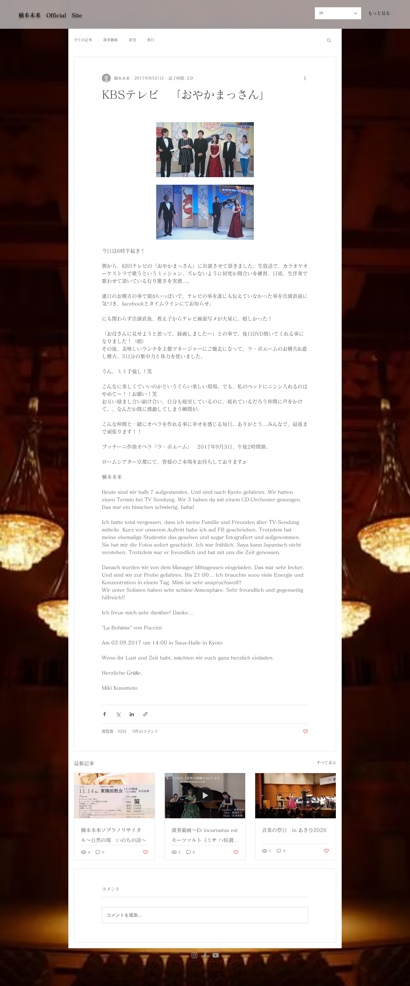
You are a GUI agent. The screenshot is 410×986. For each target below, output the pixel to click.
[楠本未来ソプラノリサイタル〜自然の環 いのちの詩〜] (114, 795)
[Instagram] (194, 955)
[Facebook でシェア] (104, 714)
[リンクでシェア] (145, 714)
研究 (132, 40)
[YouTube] (216, 955)
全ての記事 (83, 40)
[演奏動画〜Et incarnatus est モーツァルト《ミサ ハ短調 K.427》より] (205, 795)
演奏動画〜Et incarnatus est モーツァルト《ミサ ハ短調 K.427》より (205, 836)
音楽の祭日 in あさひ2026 (294, 830)
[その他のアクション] (305, 78)
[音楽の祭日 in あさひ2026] (295, 795)
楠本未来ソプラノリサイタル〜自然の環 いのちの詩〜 (113, 835)
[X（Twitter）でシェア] (118, 714)
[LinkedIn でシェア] (131, 714)
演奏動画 (110, 40)
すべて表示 (326, 762)
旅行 (151, 40)
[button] (329, 40)
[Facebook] (205, 955)
